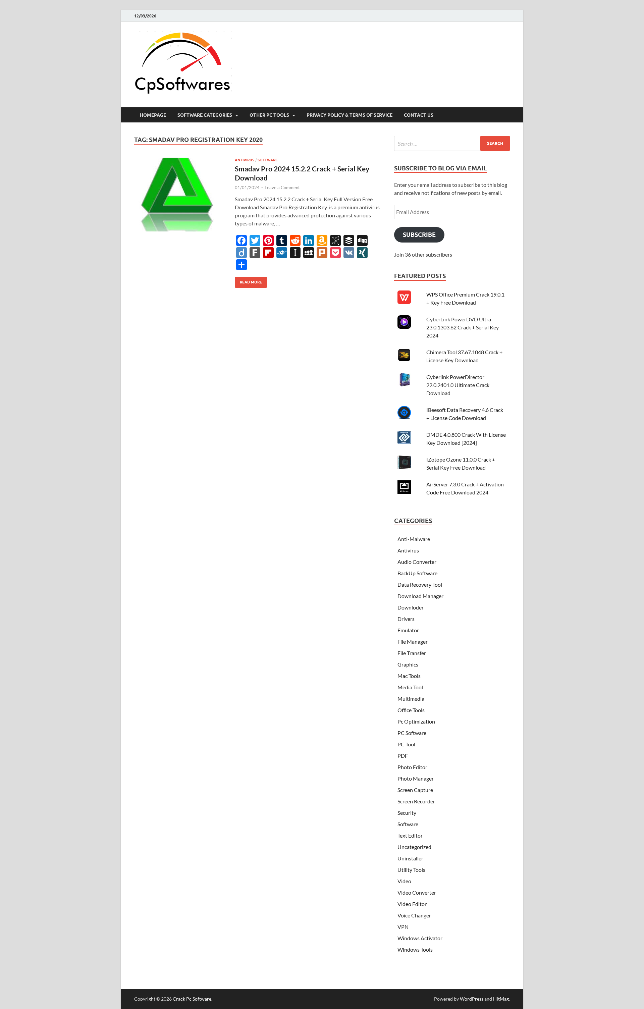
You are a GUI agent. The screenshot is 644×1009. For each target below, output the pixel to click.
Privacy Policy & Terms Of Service (349, 115)
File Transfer (411, 653)
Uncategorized (414, 847)
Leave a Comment (282, 187)
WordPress (471, 999)
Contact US (418, 115)
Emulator (408, 630)
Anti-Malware (413, 539)
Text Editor (410, 835)
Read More (248, 280)
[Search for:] (452, 143)
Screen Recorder (416, 801)
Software (268, 160)
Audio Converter (416, 562)
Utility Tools (411, 869)
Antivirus (244, 160)
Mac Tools (409, 676)
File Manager (412, 641)
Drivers (406, 619)
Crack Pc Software (192, 999)
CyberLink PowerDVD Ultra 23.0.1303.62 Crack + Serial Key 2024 (462, 327)
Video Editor (412, 904)
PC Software (411, 733)
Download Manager (420, 596)
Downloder (410, 607)
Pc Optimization (416, 721)
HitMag (501, 999)
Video (404, 881)
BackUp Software (417, 573)
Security (406, 812)
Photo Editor (412, 767)
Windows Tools (415, 949)
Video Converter (416, 892)
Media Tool (410, 687)
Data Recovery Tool (419, 584)
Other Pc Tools (269, 115)
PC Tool (406, 744)
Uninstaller (410, 858)
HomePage (153, 115)
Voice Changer (414, 915)
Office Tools (411, 710)
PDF (402, 755)
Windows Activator (419, 938)
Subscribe (419, 234)
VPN (403, 926)
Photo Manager (415, 778)
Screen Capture (415, 790)
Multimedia (410, 698)
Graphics (407, 664)
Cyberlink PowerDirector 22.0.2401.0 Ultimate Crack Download (457, 385)
